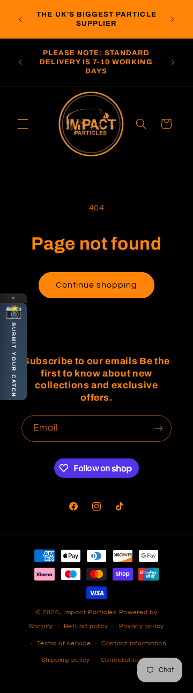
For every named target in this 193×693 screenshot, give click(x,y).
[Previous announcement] (20, 19)
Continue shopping (97, 285)
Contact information (134, 643)
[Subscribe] (158, 428)
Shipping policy (65, 660)
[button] (22, 123)
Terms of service (64, 643)
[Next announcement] (172, 19)
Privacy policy (141, 626)
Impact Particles (91, 612)
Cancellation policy (131, 660)
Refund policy (86, 626)
